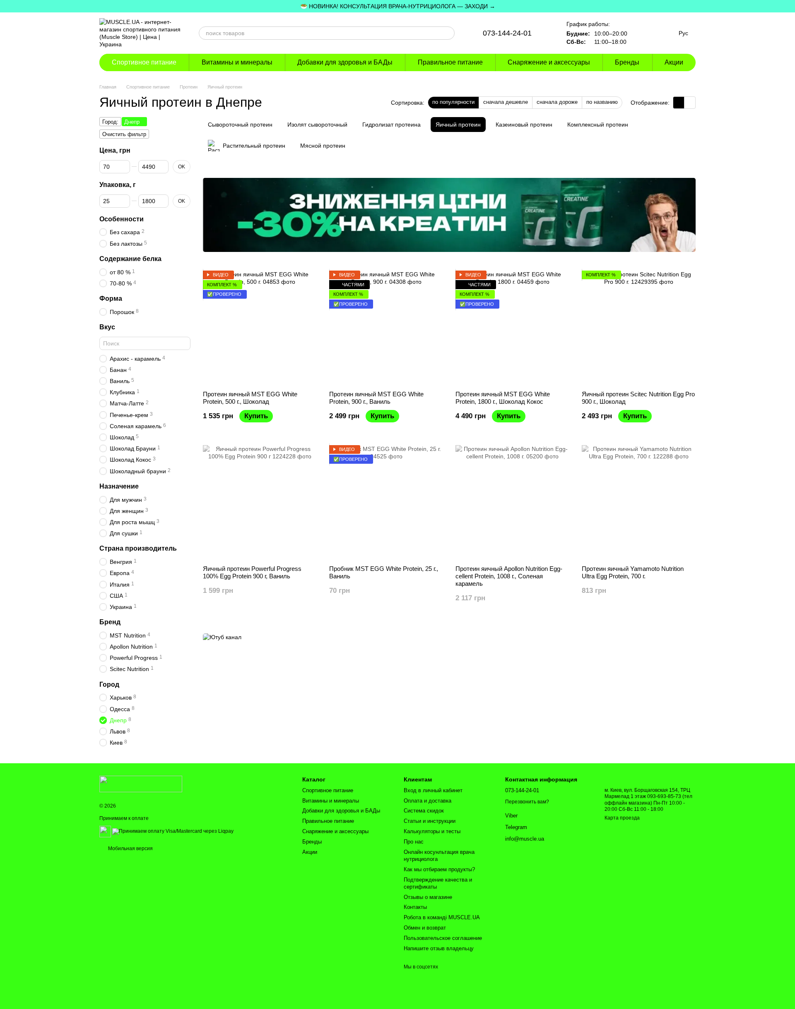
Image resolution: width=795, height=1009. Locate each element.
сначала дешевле (505, 102)
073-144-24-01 (507, 33)
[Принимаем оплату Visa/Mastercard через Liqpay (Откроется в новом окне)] (173, 831)
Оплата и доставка (427, 801)
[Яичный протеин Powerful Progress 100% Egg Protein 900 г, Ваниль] (260, 502)
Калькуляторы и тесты (432, 831)
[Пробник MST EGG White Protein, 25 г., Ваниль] (386, 502)
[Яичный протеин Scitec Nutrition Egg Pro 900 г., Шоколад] (639, 327)
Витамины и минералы (237, 62)
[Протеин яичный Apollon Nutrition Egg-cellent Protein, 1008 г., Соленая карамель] (512, 502)
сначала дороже (557, 102)
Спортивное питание (144, 62)
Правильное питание (450, 62)
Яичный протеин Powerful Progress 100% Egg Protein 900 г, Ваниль (252, 572)
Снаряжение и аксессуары (549, 62)
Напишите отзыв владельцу (439, 948)
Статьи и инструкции (429, 821)
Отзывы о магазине (428, 897)
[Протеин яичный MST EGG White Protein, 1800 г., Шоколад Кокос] (512, 327)
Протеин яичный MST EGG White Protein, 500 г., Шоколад (250, 398)
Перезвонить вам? (527, 802)
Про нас (414, 842)
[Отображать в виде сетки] (678, 102)
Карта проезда (622, 818)
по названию (602, 102)
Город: (110, 122)
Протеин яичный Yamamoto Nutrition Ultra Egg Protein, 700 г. (633, 572)
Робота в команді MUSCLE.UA (442, 917)
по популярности (453, 102)
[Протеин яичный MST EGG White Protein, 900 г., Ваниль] (386, 327)
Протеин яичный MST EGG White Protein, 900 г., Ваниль (376, 398)
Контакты (415, 907)
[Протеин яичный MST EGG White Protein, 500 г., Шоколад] (260, 327)
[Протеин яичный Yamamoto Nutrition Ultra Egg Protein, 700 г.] (639, 502)
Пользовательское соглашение (443, 938)
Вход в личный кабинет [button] (433, 790)
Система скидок (424, 811)
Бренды (627, 62)
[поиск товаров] (448, 33)
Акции (674, 62)
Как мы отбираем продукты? (439, 869)
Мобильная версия (130, 848)
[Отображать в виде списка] (689, 102)
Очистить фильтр (124, 134)
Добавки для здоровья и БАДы (345, 62)
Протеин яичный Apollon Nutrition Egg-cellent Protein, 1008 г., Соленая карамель (508, 576)
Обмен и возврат (425, 928)
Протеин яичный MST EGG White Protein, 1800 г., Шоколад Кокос (502, 398)
